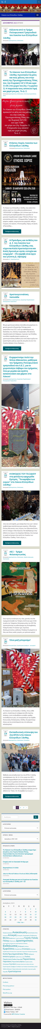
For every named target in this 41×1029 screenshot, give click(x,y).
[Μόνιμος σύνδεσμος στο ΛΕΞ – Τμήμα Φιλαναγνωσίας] (20, 588)
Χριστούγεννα (14, 971)
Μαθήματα (31, 954)
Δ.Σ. (10, 259)
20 (15, 917)
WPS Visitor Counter (18, 1014)
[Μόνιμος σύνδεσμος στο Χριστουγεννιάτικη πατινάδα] (20, 313)
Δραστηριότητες (13, 40)
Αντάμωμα (5, 935)
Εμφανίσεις (8, 948)
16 (30, 914)
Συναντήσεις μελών (32, 966)
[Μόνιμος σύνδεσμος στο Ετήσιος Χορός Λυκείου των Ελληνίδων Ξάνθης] (20, 178)
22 (25, 917)
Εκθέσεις (27, 946)
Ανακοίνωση (19, 932)
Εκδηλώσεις (20, 40)
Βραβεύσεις (12, 938)
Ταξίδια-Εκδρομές (7, 969)
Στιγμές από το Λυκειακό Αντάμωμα (15, 862)
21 (20, 917)
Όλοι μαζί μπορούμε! (20, 640)
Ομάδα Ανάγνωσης (19, 956)
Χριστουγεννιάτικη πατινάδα (19, 295)
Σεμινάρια (12, 964)
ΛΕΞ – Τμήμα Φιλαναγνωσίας (17, 553)
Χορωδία (5, 971)
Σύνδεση (5, 982)
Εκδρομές (21, 946)
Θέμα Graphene (16, 1026)
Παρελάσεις (7, 961)
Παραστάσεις (29, 959)
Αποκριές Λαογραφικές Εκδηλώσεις (27, 935)
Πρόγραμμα (6, 964)
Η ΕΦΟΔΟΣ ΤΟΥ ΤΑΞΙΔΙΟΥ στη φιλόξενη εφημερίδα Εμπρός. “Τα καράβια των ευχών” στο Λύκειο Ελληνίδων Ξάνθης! (19, 479)
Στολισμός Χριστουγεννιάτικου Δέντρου (25, 964)
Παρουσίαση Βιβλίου (18, 961)
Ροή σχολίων (6, 989)
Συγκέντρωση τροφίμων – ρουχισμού (26, 645)
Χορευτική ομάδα (32, 969)
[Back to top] (36, 1024)
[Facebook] (5, 1)
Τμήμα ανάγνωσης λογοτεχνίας (20, 969)
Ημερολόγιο (25, 951)
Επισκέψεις (27, 740)
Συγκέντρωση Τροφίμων (9, 966)
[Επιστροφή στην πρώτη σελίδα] (20, 8)
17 (36, 914)
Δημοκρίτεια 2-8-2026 (10, 868)
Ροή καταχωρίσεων (8, 986)
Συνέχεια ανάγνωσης (12, 231)
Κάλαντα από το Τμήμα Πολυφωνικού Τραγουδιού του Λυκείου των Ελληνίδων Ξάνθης (20, 33)
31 (36, 920)
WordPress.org (7, 993)
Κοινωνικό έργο (12, 645)
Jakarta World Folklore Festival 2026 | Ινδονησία (20, 873)
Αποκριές (12, 935)
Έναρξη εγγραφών (7, 932)
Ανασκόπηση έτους (32, 932)
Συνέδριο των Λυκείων (22, 966)
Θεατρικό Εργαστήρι (32, 951)
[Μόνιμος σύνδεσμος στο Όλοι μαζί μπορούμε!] (20, 678)
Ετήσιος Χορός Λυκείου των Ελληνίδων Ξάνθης (23, 144)
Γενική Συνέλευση (19, 938)
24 (36, 917)
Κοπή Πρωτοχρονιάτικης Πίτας (15, 954)
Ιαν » (22, 922)
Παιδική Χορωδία (17, 959)
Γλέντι (11, 941)
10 (36, 912)
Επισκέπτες (18, 949)
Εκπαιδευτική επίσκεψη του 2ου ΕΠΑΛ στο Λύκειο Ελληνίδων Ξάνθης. (23, 735)
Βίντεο (10, 300)
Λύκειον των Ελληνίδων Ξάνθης (12, 15)
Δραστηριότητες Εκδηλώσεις (9, 943)
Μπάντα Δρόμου (9, 956)
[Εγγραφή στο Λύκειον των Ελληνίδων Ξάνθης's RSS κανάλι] (2, 1)
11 (5, 914)
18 (5, 917)
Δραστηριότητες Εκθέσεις (21, 943)
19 (10, 917)
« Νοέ (18, 922)
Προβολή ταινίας (28, 961)
